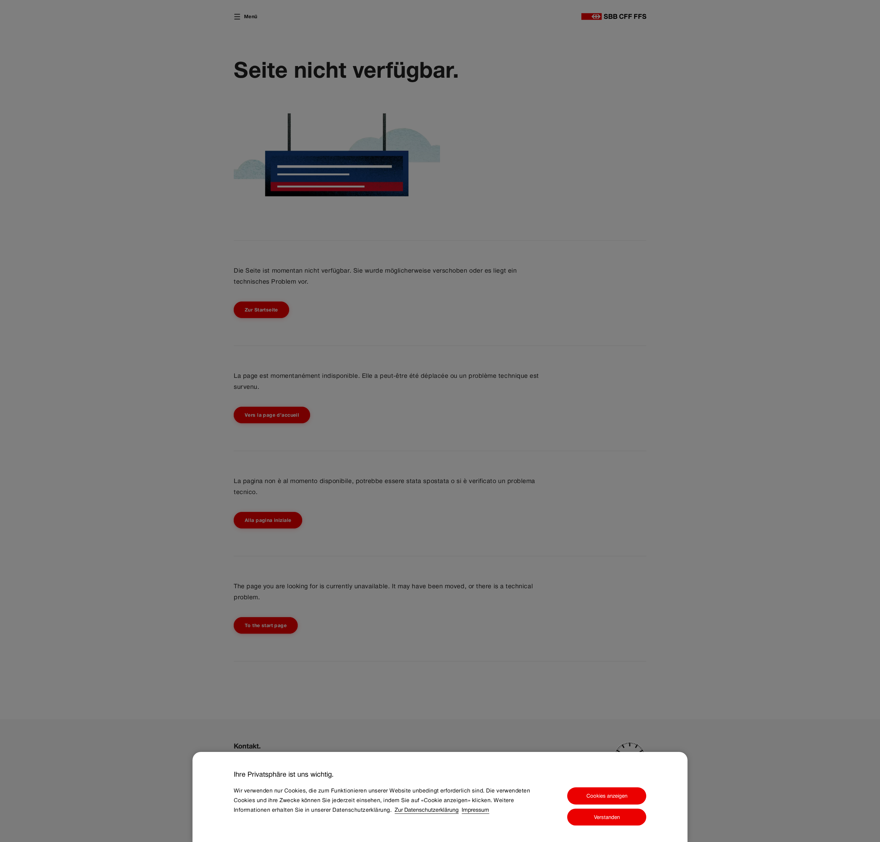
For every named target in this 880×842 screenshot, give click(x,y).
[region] (440, 797)
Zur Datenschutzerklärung (427, 810)
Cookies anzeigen (606, 796)
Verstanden (607, 817)
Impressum (475, 810)
